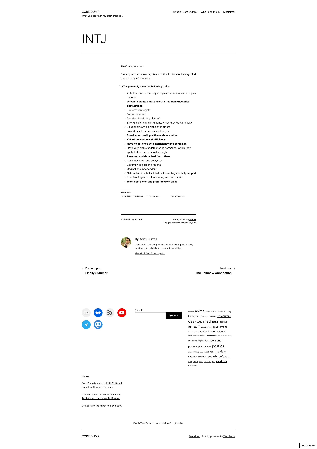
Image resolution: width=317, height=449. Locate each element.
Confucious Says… (153, 196)
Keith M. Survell (114, 383)
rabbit (206, 352)
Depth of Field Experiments (132, 196)
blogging (227, 312)
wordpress (192, 365)
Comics (203, 316)
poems (207, 346)
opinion (203, 340)
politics (218, 346)
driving (223, 322)
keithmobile (212, 336)
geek (209, 327)
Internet (221, 331)
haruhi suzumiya (193, 332)
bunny (191, 316)
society (213, 356)
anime (199, 311)
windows (221, 361)
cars (197, 316)
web (213, 361)
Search (139, 310)
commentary (211, 316)
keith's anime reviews (197, 336)
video (201, 361)
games (203, 327)
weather (207, 361)
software (224, 356)
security (192, 356)
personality (186, 222)
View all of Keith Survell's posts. (150, 253)
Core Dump (90, 12)
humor (212, 331)
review (221, 351)
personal (192, 219)
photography (195, 346)
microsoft (192, 341)
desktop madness (203, 321)
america (191, 312)
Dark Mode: (306, 445)
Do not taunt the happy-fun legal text (101, 405)
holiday (203, 331)
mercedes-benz (226, 336)
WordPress (229, 436)
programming (193, 352)
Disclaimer (229, 11)
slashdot (202, 356)
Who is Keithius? (210, 11)
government (220, 326)
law (219, 336)
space (190, 361)
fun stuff (193, 326)
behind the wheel (214, 311)
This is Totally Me (178, 196)
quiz (194, 222)
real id (212, 352)
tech (195, 361)
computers (224, 316)
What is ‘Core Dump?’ (185, 11)
